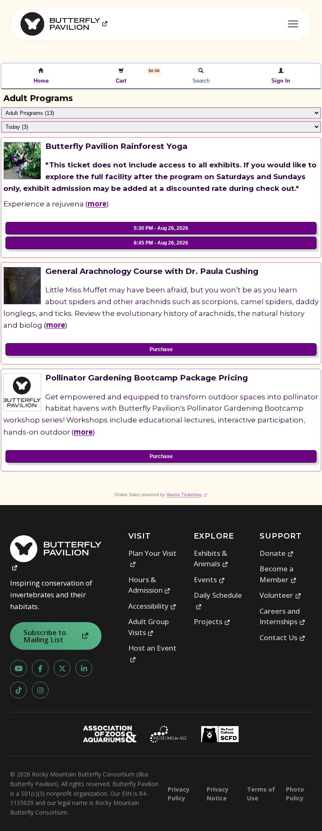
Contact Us (282, 637)
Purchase (161, 349)
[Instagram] (40, 690)
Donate (276, 553)
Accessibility (152, 606)
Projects (212, 621)
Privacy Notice (218, 793)
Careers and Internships (282, 616)
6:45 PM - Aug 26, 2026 (161, 243)
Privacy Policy (179, 793)
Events (209, 579)
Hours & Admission (149, 585)
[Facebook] (40, 668)
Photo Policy (295, 793)
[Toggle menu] (293, 24)
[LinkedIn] (83, 668)
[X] (62, 668)
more (97, 203)
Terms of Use (261, 793)
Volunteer (280, 595)
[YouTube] (18, 668)
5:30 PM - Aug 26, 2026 (161, 228)
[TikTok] (18, 690)
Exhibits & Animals (211, 558)
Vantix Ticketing (186, 494)
